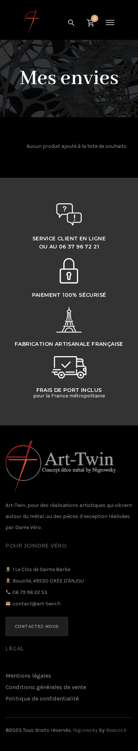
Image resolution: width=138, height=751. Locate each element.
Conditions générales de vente (46, 687)
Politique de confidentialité (42, 698)
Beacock (116, 730)
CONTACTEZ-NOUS (37, 626)
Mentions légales (28, 675)
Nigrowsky (85, 730)
